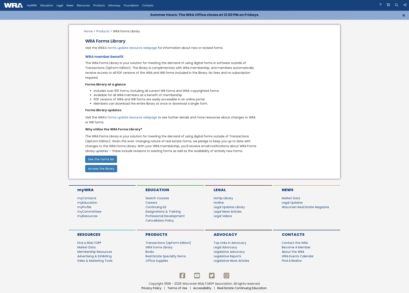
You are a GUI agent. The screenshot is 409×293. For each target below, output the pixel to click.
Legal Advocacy (225, 247)
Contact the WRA (295, 243)
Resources (88, 234)
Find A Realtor (292, 261)
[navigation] (204, 5)
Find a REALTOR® (89, 243)
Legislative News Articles (231, 261)
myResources (87, 216)
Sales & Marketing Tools (94, 261)
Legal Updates (292, 203)
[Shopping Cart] (388, 5)
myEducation (87, 203)
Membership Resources (94, 252)
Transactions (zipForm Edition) (168, 243)
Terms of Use (177, 288)
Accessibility (202, 288)
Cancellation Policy (159, 220)
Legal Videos (223, 216)
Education (157, 189)
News (287, 189)
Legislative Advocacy (229, 252)
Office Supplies (156, 261)
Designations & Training (163, 211)
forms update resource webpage (132, 48)
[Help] (380, 5)
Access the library (101, 168)
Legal (220, 189)
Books (149, 252)
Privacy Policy (151, 288)
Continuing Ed (155, 207)
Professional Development (165, 216)
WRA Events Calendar (298, 256)
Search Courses (157, 198)
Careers (151, 203)
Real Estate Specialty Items (165, 256)
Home (88, 31)
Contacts (293, 234)
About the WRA (293, 252)
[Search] (396, 5)
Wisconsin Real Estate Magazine (305, 207)
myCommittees (89, 211)
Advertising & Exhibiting (94, 256)
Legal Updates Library (229, 207)
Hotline (219, 203)
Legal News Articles (228, 211)
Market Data (291, 198)
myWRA (85, 189)
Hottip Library (223, 198)
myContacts (86, 198)
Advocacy (225, 234)
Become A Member (296, 247)
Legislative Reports (227, 256)
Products (102, 31)
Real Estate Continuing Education (242, 288)
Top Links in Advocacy (230, 243)
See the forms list (101, 159)
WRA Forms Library (159, 247)
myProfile (84, 207)
